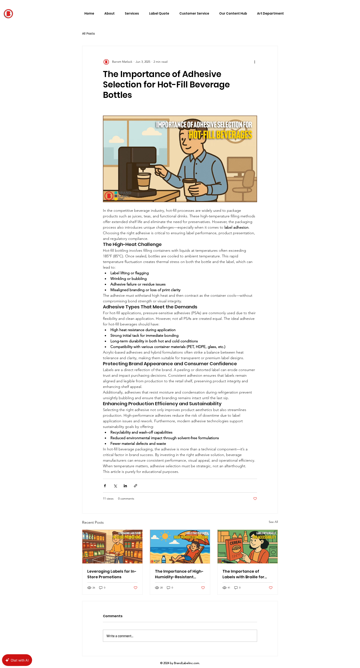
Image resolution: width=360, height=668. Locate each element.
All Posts (88, 33)
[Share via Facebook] (105, 486)
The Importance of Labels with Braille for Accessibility (243, 574)
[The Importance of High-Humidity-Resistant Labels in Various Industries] (180, 546)
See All (273, 522)
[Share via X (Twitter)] (115, 486)
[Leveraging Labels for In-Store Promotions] (112, 546)
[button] (231, 13)
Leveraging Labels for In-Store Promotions (111, 574)
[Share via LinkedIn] (125, 486)
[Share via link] (136, 486)
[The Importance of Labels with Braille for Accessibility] (248, 546)
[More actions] (254, 61)
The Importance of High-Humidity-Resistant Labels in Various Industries (179, 574)
